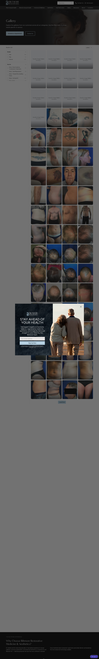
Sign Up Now (32, 343)
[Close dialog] (80, 306)
